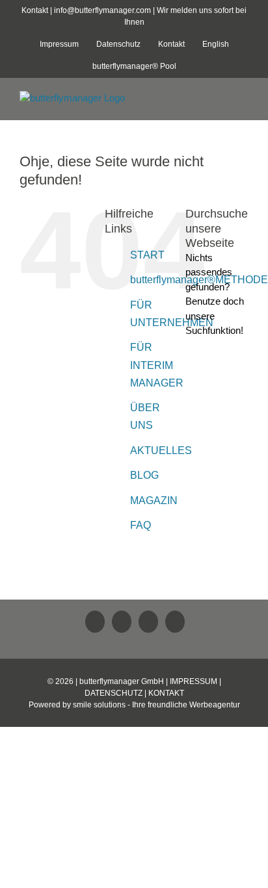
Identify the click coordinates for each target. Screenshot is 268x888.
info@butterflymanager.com (102, 10)
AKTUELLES (161, 450)
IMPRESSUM (193, 681)
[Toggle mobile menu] (243, 100)
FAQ (140, 525)
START (147, 254)
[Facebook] (121, 622)
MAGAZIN (154, 500)
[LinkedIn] (95, 622)
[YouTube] (148, 622)
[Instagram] (175, 622)
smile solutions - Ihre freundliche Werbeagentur (156, 704)
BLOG (144, 475)
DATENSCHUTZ (113, 693)
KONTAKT (166, 693)
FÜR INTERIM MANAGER (156, 365)
